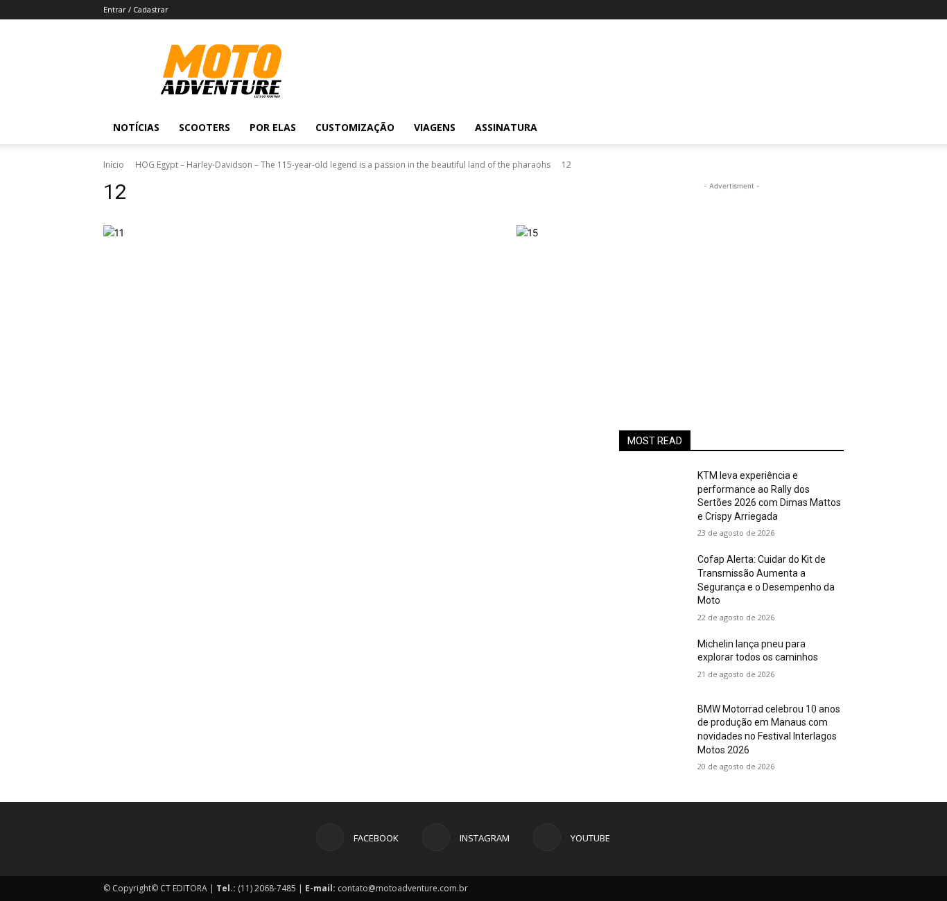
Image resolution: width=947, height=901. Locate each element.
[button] (827, 128)
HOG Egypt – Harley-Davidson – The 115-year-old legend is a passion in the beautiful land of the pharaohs (342, 164)
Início (113, 164)
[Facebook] (749, 127)
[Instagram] (773, 127)
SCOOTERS (204, 127)
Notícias (136, 127)
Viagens (434, 127)
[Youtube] (796, 127)
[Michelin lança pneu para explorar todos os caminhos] (652, 661)
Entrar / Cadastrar (135, 9)
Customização (354, 127)
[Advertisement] (731, 280)
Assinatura (506, 127)
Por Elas (273, 127)
